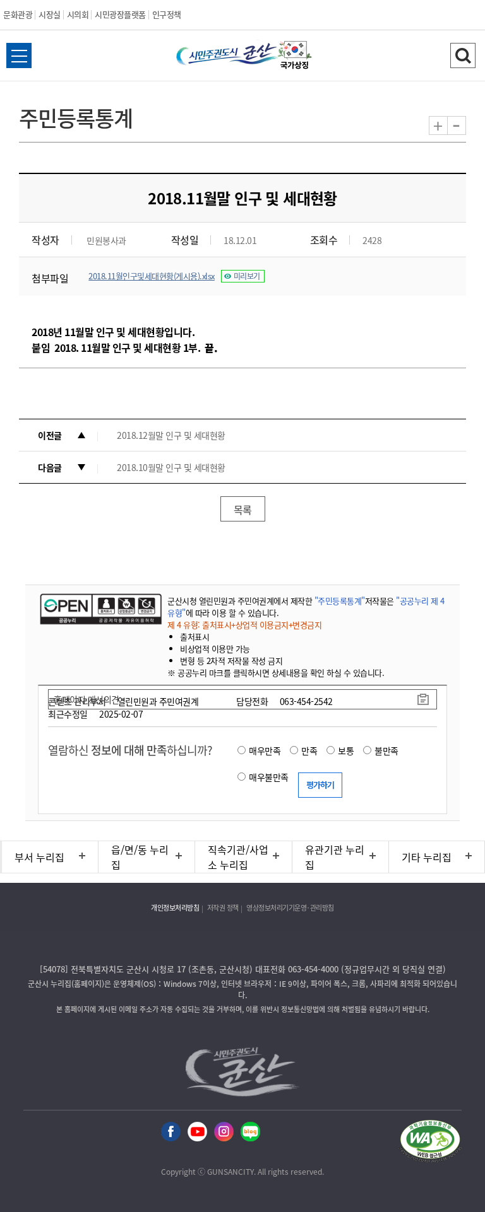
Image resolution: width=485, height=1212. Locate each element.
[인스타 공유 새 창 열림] (224, 1132)
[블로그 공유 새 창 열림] (250, 1132)
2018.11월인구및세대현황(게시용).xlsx (151, 276)
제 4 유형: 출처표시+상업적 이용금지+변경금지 (244, 625)
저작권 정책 (223, 907)
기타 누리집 (427, 857)
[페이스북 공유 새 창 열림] (171, 1132)
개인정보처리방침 (175, 907)
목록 (243, 509)
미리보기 (247, 276)
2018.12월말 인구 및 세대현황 (171, 435)
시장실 (50, 14)
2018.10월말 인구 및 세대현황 (171, 467)
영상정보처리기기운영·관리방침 (290, 907)
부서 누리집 (39, 857)
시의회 (78, 14)
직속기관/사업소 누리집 (238, 857)
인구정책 (166, 14)
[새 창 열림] (99, 608)
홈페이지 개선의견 (86, 699)
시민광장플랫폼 (120, 14)
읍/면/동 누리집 (140, 857)
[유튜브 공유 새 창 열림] (197, 1132)
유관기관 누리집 (334, 857)
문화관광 (17, 14)
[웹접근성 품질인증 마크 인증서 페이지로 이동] (430, 1143)
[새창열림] (295, 57)
